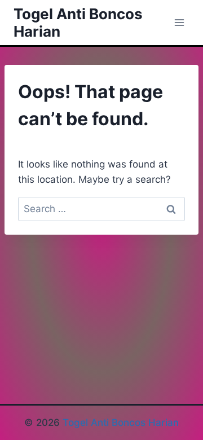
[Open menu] (179, 22)
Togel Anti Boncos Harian (121, 422)
